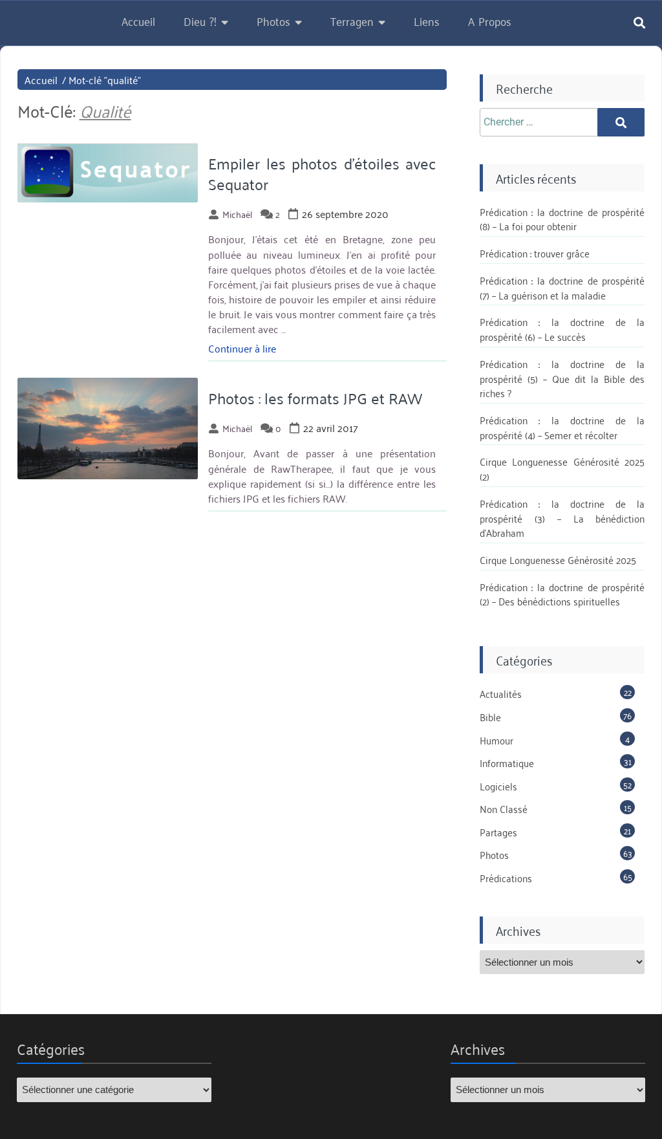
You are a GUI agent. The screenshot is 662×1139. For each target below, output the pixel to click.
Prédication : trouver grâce (535, 253)
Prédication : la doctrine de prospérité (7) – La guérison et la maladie (562, 287)
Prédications (506, 878)
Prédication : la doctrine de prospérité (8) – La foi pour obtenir (562, 218)
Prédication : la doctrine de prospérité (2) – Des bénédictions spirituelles (562, 594)
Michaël (237, 214)
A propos (489, 20)
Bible (490, 717)
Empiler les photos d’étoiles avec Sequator (322, 173)
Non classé (504, 808)
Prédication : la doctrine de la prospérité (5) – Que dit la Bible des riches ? (562, 378)
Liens (427, 20)
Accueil (138, 20)
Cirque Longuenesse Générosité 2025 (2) (562, 468)
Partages (498, 832)
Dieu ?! (200, 20)
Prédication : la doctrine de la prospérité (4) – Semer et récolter (562, 427)
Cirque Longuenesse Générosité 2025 (558, 559)
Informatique (507, 763)
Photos (273, 20)
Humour (496, 740)
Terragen (352, 20)
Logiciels (498, 786)
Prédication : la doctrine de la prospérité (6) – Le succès (562, 328)
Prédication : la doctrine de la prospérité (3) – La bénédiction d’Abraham (562, 517)
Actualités (501, 693)
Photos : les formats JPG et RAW (315, 397)
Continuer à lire (242, 348)
